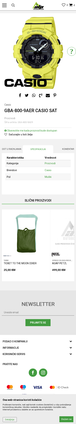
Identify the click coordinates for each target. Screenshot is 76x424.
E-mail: (7, 197)
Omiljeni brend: (11, 209)
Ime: (6, 159)
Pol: (42, 184)
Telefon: (44, 197)
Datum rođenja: (12, 184)
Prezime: (8, 172)
